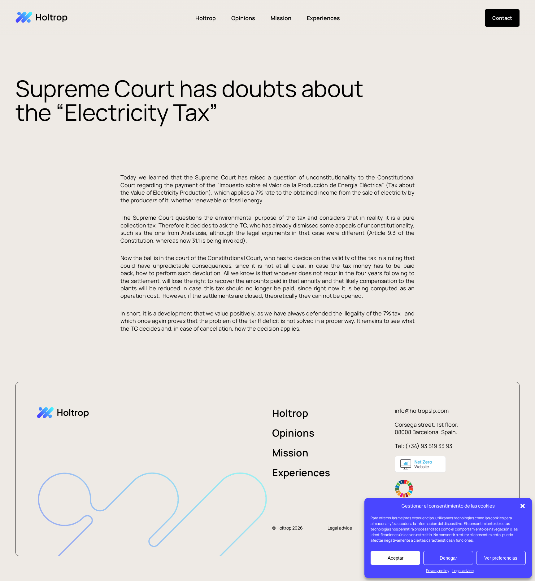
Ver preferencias (500, 558)
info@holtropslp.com (422, 410)
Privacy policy (437, 570)
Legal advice (463, 570)
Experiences (323, 18)
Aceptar (395, 558)
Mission (281, 18)
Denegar (448, 558)
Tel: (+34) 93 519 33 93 (423, 446)
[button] (523, 506)
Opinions (243, 18)
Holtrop (205, 18)
